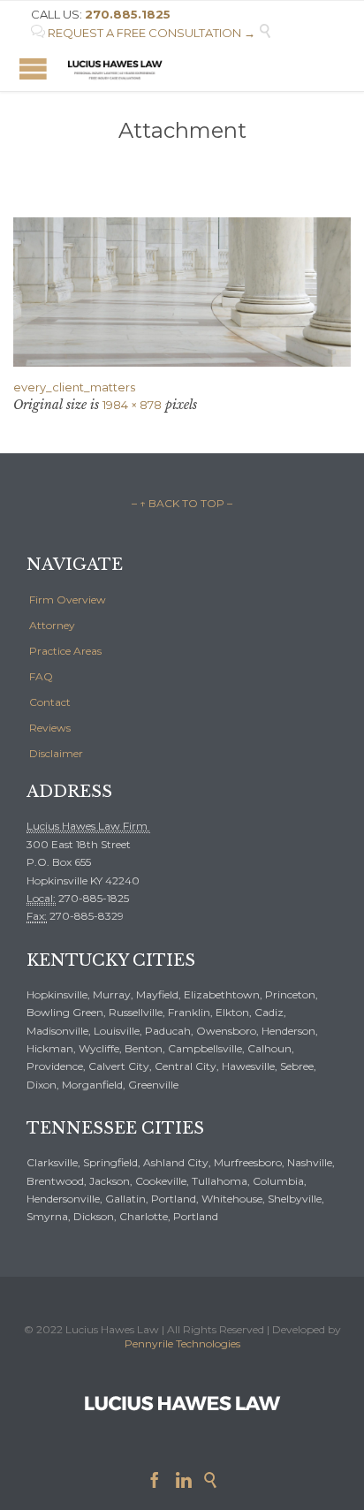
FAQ (41, 676)
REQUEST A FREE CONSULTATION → (143, 33)
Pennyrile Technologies (182, 1343)
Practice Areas (65, 650)
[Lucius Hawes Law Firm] (115, 68)
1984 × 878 (132, 405)
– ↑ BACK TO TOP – (182, 503)
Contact (50, 702)
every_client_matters (74, 387)
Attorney (52, 625)
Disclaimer (56, 753)
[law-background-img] (182, 292)
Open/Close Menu (33, 68)
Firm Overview (67, 599)
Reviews (50, 727)
